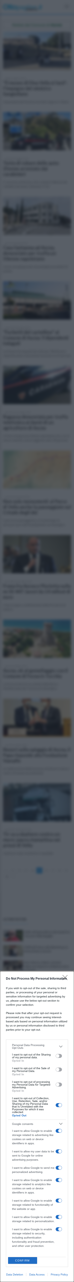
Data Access (37, 1274)
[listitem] (37, 1046)
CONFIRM (22, 1260)
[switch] (59, 1056)
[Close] (66, 979)
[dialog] (37, 1126)
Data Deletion (14, 1274)
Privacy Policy (59, 1274)
